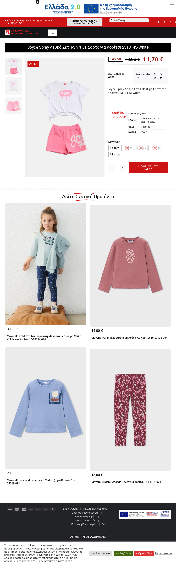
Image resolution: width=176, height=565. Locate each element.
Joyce (144, 132)
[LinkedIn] (155, 78)
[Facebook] (155, 74)
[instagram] (170, 22)
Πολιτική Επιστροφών (84, 524)
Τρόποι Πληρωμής (85, 516)
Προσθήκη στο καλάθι (148, 167)
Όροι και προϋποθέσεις (85, 512)
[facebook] (158, 22)
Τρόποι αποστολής (85, 520)
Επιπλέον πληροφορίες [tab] (121, 114)
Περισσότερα (163, 553)
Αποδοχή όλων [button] (123, 553)
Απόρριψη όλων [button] (144, 553)
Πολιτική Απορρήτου (95, 508)
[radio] (114, 148)
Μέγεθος (114, 142)
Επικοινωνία (70, 508)
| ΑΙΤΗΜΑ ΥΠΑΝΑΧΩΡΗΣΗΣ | (88, 536)
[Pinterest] (161, 78)
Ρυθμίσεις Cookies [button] (100, 553)
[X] (161, 74)
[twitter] (164, 22)
